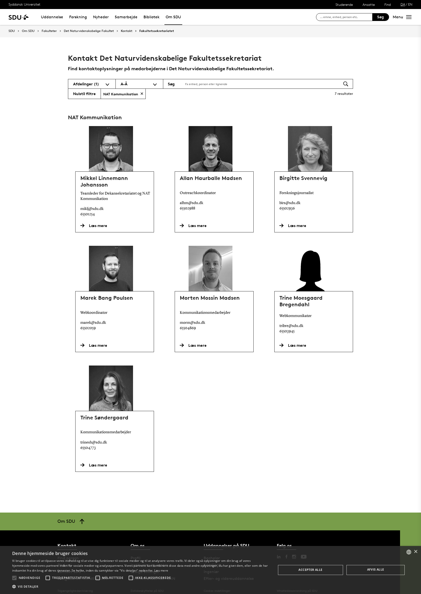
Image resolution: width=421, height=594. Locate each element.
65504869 (188, 328)
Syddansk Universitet (24, 4)
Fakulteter (49, 31)
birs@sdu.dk (289, 203)
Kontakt (126, 31)
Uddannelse (52, 17)
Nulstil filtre (84, 93)
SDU (12, 30)
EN (410, 4)
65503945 (287, 331)
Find (387, 4)
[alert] (210, 570)
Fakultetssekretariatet (156, 31)
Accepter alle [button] (310, 570)
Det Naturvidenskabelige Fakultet (89, 31)
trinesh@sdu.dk (93, 443)
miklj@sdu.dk (92, 209)
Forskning (78, 17)
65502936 (287, 208)
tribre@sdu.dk (291, 326)
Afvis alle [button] (375, 569)
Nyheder (101, 17)
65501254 (87, 214)
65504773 (88, 448)
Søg (380, 17)
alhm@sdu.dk (191, 203)
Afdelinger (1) (86, 83)
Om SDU (173, 17)
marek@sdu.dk (93, 323)
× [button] (415, 552)
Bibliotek (152, 17)
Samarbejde (126, 17)
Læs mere (161, 570)
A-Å (124, 83)
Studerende (344, 4)
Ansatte (369, 4)
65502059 (88, 328)
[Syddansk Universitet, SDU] (19, 17)
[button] (14, 578)
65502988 (187, 208)
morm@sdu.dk (192, 323)
